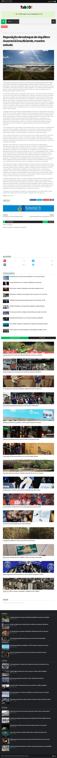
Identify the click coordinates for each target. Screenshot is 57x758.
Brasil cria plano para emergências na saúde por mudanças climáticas (22, 372)
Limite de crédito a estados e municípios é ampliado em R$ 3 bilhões (21, 591)
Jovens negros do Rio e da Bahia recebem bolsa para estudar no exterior (28, 312)
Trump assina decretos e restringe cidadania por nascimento (25, 282)
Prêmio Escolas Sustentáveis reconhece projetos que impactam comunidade (31, 746)
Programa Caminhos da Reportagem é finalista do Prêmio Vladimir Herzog (30, 718)
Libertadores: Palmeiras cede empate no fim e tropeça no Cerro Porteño (28, 294)
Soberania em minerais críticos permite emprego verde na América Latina (30, 699)
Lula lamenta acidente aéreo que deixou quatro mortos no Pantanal (28, 725)
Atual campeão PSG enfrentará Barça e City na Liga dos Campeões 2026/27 (23, 574)
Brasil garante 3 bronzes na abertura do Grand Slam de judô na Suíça (21, 490)
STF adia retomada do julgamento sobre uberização (17, 523)
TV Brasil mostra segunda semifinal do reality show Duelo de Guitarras (22, 388)
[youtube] (49, 1)
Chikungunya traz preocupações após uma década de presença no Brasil (29, 739)
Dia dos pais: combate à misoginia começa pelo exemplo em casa (26, 288)
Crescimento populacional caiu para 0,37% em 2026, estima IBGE (20, 405)
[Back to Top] (55, 756)
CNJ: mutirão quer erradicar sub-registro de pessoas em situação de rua (29, 664)
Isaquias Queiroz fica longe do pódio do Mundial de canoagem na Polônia (22, 355)
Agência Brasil (10, 195)
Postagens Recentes (15, 337)
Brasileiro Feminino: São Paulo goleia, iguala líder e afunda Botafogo (27, 306)
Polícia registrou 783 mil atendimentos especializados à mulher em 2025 (28, 329)
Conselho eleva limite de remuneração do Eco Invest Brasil (19, 540)
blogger (45, 221)
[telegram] (55, 1)
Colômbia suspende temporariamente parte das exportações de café (27, 300)
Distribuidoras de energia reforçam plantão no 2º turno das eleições (27, 276)
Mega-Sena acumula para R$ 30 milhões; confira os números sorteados (22, 557)
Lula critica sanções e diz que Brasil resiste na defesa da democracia (28, 732)
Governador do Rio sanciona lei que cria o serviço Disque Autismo (20, 456)
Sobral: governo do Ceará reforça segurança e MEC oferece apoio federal (30, 711)
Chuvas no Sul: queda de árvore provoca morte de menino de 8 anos (21, 439)
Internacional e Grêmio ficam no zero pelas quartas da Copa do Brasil (22, 507)
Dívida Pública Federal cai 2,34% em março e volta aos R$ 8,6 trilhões (28, 671)
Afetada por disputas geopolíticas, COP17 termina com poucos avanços (22, 422)
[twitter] (51, 1)
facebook (51, 221)
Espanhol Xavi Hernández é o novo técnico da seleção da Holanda (26, 318)
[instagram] (53, 1)
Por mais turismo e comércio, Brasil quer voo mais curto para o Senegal (29, 692)
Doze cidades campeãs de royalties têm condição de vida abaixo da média (28, 323)
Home (4, 33)
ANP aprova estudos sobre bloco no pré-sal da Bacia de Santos (27, 678)
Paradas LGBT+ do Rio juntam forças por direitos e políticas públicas (28, 685)
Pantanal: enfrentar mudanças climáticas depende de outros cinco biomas (23, 473)
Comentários (42, 337)
